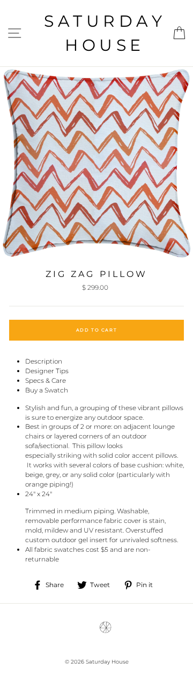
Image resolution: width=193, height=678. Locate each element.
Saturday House (105, 33)
